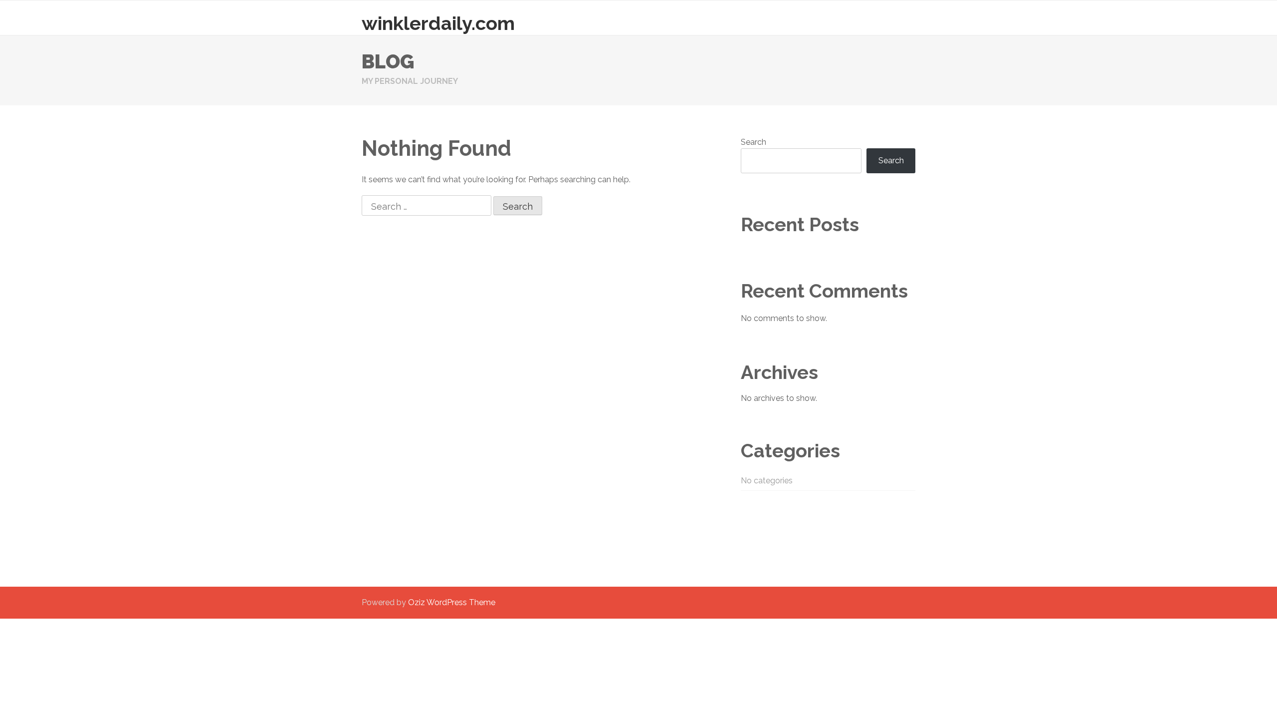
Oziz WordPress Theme (451, 602)
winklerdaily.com (438, 23)
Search (753, 142)
